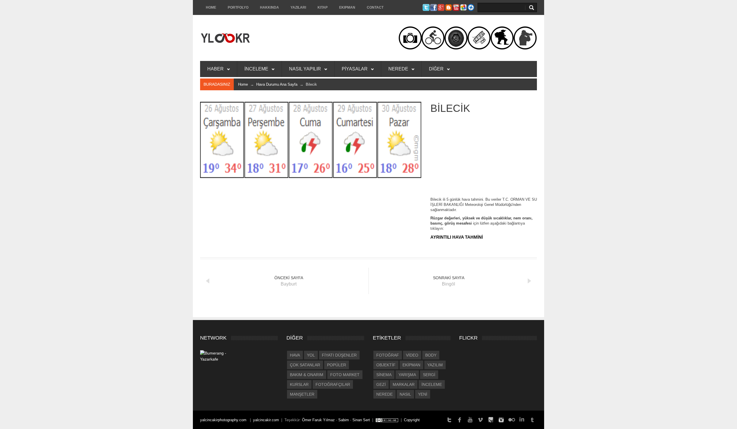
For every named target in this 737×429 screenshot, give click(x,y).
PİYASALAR (355, 68)
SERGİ (429, 374)
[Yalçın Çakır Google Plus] (490, 419)
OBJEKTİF (386, 365)
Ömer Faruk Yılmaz (318, 420)
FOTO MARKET (345, 374)
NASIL (405, 394)
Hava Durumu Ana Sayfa (276, 84)
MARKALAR (404, 384)
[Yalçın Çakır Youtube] (470, 419)
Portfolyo (238, 7)
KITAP (323, 7)
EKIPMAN (347, 7)
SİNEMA (384, 374)
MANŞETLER (302, 394)
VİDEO (412, 355)
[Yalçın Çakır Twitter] (449, 419)
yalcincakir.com (266, 420)
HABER (216, 68)
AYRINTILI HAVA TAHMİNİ (456, 237)
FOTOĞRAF (387, 355)
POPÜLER (336, 365)
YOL (311, 355)
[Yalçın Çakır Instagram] (501, 419)
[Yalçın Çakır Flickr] (511, 419)
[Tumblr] (532, 419)
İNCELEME (256, 68)
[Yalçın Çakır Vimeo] (480, 419)
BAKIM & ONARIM (306, 374)
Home (211, 7)
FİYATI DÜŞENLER (339, 355)
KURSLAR (299, 384)
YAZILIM (435, 365)
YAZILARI (298, 7)
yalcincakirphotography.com (224, 420)
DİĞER (437, 68)
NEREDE (398, 68)
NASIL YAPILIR (305, 68)
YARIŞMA (407, 374)
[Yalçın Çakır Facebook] (459, 419)
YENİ (422, 394)
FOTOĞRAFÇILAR (333, 384)
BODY (430, 355)
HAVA (295, 355)
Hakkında (269, 7)
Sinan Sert (361, 420)
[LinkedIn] (521, 419)
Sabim (343, 420)
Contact (375, 7)
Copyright (412, 420)
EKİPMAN (411, 365)
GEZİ (381, 384)
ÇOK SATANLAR (305, 365)
